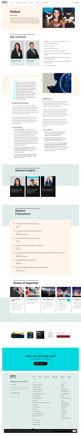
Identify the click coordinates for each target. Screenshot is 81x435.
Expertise (47, 377)
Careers (40, 377)
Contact (37, 2)
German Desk (45, 2)
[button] (18, 2)
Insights (62, 377)
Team (12, 2)
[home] (5, 2)
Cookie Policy (54, 431)
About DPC (25, 2)
